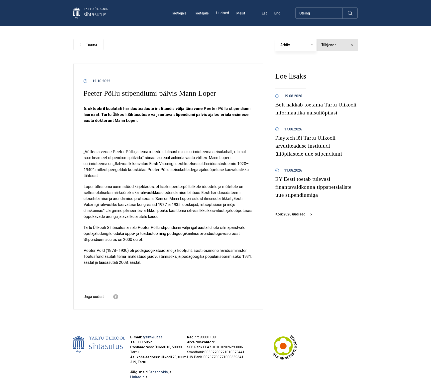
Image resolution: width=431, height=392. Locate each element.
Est (264, 13)
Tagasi (91, 44)
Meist (240, 13)
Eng (277, 13)
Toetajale (201, 13)
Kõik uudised (290, 214)
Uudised (222, 13)
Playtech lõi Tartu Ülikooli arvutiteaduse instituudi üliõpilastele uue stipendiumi (308, 146)
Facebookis (158, 372)
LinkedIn (139, 377)
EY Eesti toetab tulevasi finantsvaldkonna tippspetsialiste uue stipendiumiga (313, 187)
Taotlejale (179, 13)
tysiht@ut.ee (153, 337)
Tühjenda (329, 45)
